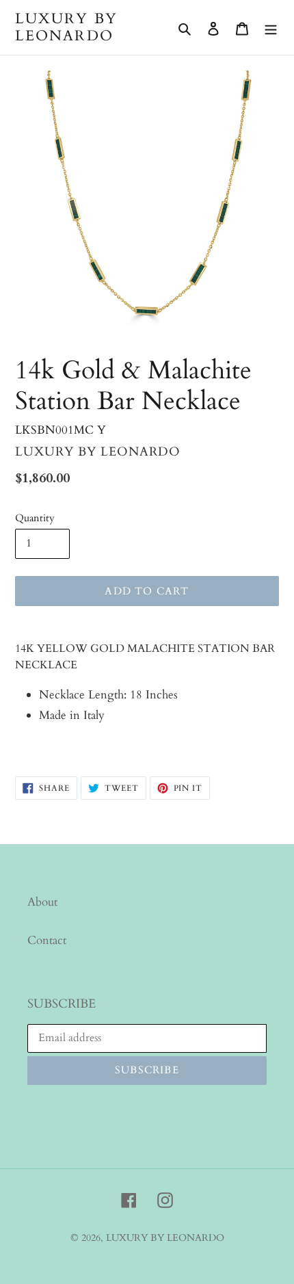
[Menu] (270, 27)
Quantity (35, 518)
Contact (46, 940)
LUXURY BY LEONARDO (66, 27)
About (42, 902)
